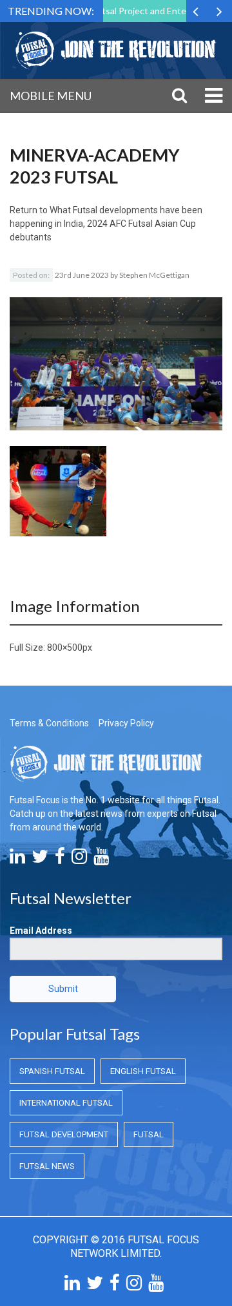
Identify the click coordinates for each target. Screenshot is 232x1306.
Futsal (148, 1134)
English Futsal (143, 1071)
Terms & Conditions (49, 723)
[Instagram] (79, 859)
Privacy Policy (126, 723)
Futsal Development (63, 1134)
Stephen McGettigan (154, 275)
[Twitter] (40, 859)
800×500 (64, 647)
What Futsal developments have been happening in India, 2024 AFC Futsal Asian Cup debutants (106, 223)
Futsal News (47, 1166)
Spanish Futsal (52, 1071)
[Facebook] (60, 859)
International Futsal (66, 1103)
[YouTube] (101, 859)
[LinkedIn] (17, 859)
